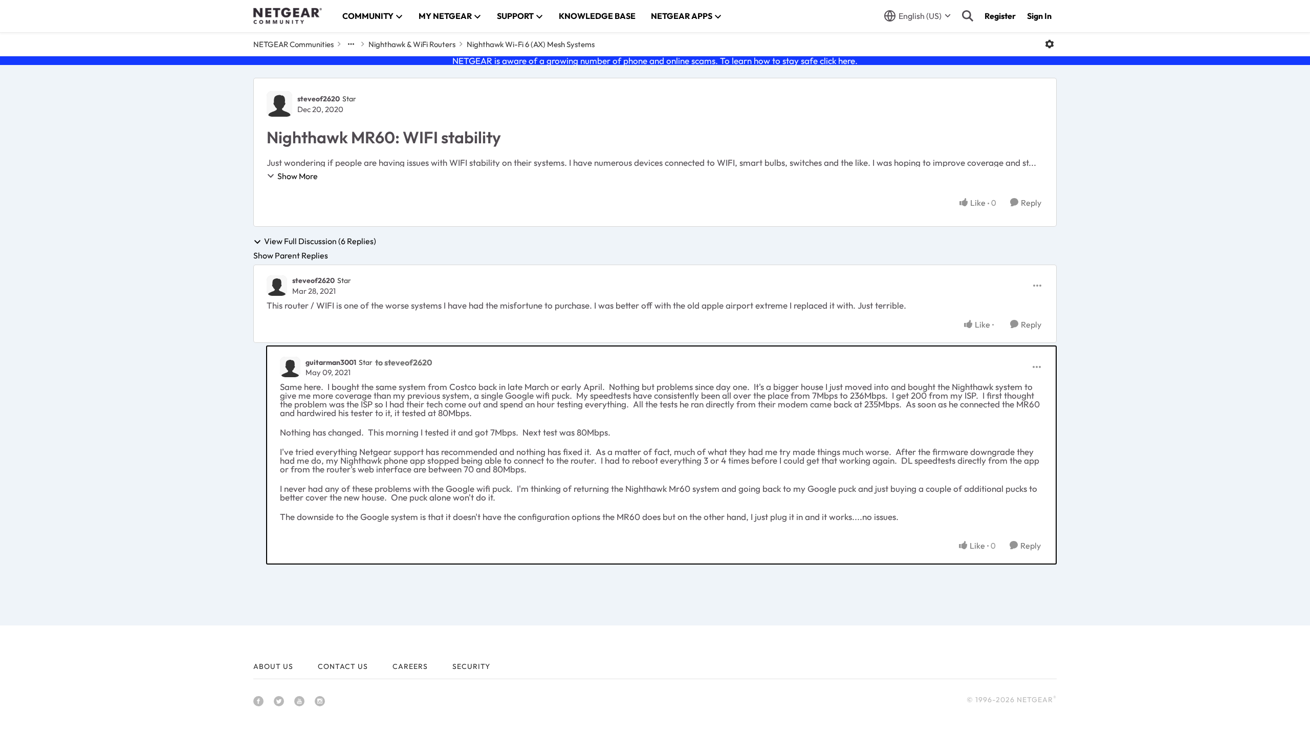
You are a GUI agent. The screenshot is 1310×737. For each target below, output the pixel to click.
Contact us (343, 666)
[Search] (968, 16)
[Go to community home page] (287, 16)
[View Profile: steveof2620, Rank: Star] (279, 104)
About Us (273, 666)
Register (1000, 16)
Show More (297, 176)
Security (471, 666)
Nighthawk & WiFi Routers (411, 44)
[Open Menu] (1049, 44)
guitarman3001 (330, 362)
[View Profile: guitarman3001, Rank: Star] (290, 367)
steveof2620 (318, 98)
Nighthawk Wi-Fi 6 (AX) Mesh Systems (531, 44)
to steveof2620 (403, 362)
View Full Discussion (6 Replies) (320, 241)
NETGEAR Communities (293, 44)
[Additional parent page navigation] (351, 44)
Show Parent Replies (290, 255)
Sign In (1039, 16)
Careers (410, 666)
